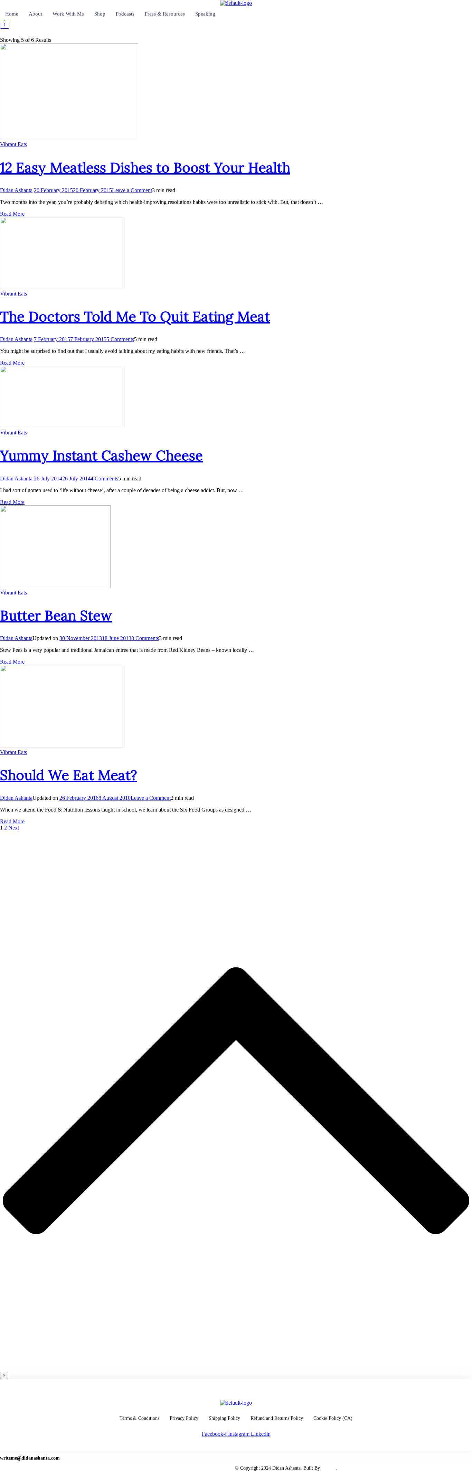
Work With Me (68, 14)
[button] (236, 34)
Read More (12, 214)
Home (11, 14)
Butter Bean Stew (56, 615)
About (35, 14)
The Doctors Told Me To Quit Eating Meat (135, 316)
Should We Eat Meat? (68, 775)
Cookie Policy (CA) (332, 1418)
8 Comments (145, 638)
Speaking (205, 14)
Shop (99, 14)
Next (13, 828)
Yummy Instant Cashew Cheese (101, 455)
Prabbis (328, 1468)
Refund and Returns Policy (277, 1418)
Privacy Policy (184, 1418)
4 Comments (104, 478)
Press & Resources (165, 14)
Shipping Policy (224, 1418)
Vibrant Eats (13, 144)
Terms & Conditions (139, 1418)
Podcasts (125, 14)
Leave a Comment (132, 190)
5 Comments (120, 339)
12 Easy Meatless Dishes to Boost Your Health (145, 167)
